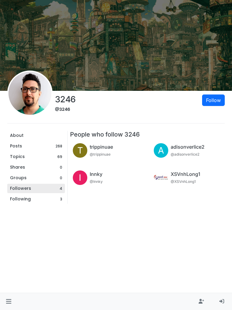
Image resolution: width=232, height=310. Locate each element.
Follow (213, 100)
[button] (8, 301)
